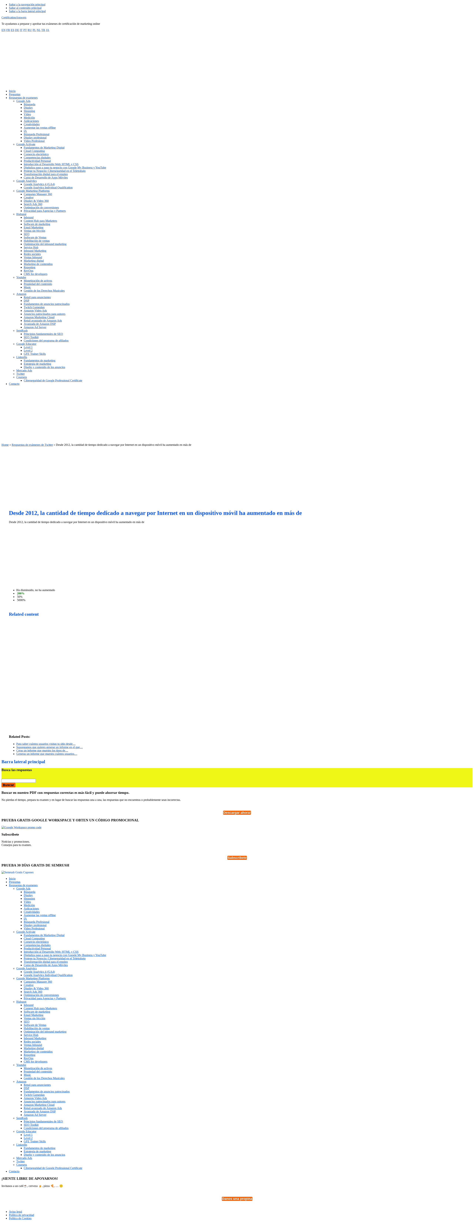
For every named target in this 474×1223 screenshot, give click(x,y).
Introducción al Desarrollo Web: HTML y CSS (51, 951)
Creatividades (32, 911)
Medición (29, 905)
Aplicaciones (31, 908)
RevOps (28, 1058)
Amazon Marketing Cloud (39, 1104)
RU (30, 30)
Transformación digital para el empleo (46, 961)
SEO (26, 1021)
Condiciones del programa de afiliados (46, 1128)
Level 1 (28, 1134)
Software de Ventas (35, 1025)
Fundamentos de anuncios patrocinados (47, 1091)
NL (39, 30)
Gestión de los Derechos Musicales (44, 1078)
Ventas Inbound (33, 1044)
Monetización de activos (38, 1068)
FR (8, 30)
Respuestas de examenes (23, 885)
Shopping (29, 898)
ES (12, 30)
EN (3, 30)
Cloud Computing (34, 938)
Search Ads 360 (33, 991)
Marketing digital (34, 1048)
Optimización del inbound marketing (45, 1031)
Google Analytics (26, 968)
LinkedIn (21, 1144)
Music (27, 1074)
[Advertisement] (237, 60)
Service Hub (31, 1035)
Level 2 (28, 1138)
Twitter (20, 1161)
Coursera (21, 1164)
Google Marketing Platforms (33, 978)
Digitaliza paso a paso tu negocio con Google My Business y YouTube (65, 955)
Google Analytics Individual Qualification (48, 975)
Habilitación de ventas (37, 1028)
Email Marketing (33, 1015)
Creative (29, 985)
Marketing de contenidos (38, 1051)
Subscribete (237, 858)
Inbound (29, 1005)
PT (25, 30)
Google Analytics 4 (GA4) (39, 971)
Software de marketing (37, 1011)
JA (47, 30)
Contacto (14, 1171)
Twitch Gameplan (34, 1094)
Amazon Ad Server (35, 1114)
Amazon (21, 1081)
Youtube (21, 1064)
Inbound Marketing (35, 1038)
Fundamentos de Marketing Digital (44, 935)
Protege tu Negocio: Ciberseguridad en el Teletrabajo (55, 958)
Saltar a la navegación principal (27, 4)
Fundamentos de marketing (39, 1148)
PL (34, 30)
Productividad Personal (37, 948)
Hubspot (21, 1001)
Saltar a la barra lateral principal (27, 11)
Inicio (12, 878)
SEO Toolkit (31, 1124)
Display (28, 895)
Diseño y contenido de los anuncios (44, 1154)
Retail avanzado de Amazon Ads (43, 1108)
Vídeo (27, 901)
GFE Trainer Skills (35, 1141)
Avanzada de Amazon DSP (40, 1111)
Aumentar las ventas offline (40, 915)
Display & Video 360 (36, 988)
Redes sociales (32, 1041)
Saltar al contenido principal (25, 7)
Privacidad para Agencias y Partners (45, 998)
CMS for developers (35, 1061)
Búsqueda (29, 891)
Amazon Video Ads (35, 1098)
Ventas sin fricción (34, 1018)
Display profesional (35, 925)
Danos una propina (237, 1199)
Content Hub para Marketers (40, 1008)
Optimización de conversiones (41, 995)
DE (17, 30)
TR (43, 30)
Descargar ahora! (237, 813)
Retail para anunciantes (37, 1084)
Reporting (29, 1054)
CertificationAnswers (13, 17)
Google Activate (25, 931)
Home (5, 444)
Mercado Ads (24, 1158)
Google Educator (26, 1131)
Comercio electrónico (36, 941)
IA (25, 918)
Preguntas (14, 881)
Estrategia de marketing (37, 1151)
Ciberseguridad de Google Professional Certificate (53, 1168)
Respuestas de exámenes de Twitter (32, 444)
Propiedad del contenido (38, 1071)
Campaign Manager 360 (38, 981)
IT (21, 30)
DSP (26, 1088)
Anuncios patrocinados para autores (44, 1101)
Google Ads (23, 888)
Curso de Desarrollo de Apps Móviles (46, 965)
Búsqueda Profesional (36, 921)
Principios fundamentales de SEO (43, 1121)
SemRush (22, 1118)
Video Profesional (34, 928)
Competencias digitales (37, 945)
